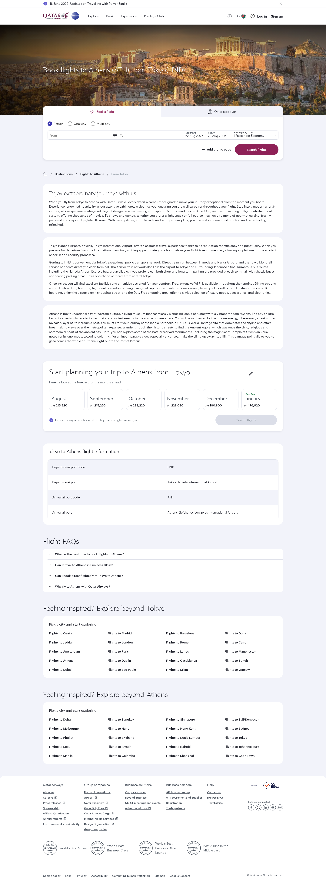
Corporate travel (135, 792)
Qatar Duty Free (94, 808)
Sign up (277, 16)
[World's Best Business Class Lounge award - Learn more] (146, 848)
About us (48, 792)
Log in (262, 16)
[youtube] (273, 807)
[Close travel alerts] (280, 3)
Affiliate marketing (178, 792)
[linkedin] (266, 807)
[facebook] (251, 807)
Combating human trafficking (131, 875)
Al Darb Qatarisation (56, 813)
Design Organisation (97, 824)
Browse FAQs (215, 797)
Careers (48, 797)
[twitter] (258, 807)
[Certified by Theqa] (265, 787)
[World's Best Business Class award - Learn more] (98, 848)
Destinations (64, 174)
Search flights (246, 420)
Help (210, 784)
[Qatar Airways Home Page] (56, 16)
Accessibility (99, 875)
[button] (165, 554)
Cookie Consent (180, 875)
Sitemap (160, 875)
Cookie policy (52, 875)
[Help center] (230, 16)
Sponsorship (51, 808)
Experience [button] (129, 16)
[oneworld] (75, 16)
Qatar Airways (53, 784)
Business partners (179, 784)
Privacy (82, 875)
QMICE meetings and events (143, 802)
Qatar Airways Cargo (97, 813)
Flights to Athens (92, 174)
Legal (68, 875)
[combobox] (210, 372)
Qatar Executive (94, 802)
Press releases (52, 802)
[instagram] (280, 807)
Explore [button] (93, 16)
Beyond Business (136, 797)
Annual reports (52, 818)
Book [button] (109, 16)
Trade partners (175, 808)
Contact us (214, 792)
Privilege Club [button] (154, 16)
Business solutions (138, 784)
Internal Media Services (99, 818)
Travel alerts (215, 802)
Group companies (97, 784)
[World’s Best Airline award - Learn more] (50, 848)
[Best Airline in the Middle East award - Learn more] (194, 848)
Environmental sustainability (61, 824)
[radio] (67, 399)
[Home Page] (45, 174)
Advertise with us (136, 808)
